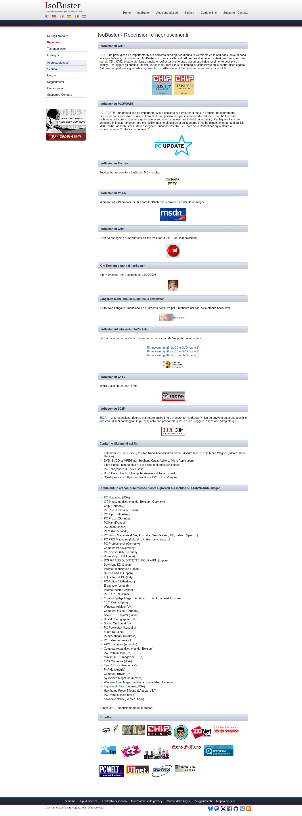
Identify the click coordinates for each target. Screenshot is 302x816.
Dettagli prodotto (57, 36)
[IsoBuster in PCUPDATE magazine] (173, 154)
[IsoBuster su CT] (131, 757)
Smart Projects (72, 807)
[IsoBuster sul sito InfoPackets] (173, 368)
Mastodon (217, 808)
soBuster (62, 5)
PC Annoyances (114, 469)
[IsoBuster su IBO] (133, 733)
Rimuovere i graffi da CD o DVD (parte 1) (173, 347)
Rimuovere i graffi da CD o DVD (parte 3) (173, 355)
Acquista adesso (167, 12)
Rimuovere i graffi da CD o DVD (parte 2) (173, 351)
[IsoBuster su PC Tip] (108, 753)
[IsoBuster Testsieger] (184, 95)
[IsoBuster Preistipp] (162, 95)
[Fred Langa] (173, 320)
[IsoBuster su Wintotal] (161, 776)
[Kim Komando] (173, 290)
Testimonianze (56, 48)
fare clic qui (154, 68)
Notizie (51, 75)
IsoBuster (143, 12)
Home (127, 12)
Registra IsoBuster (66, 125)
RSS (249, 808)
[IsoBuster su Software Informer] (218, 755)
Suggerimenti (55, 82)
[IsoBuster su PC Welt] (111, 776)
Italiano (77, 16)
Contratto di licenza (114, 801)
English (47, 16)
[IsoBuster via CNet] (173, 257)
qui (234, 421)
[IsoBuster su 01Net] (137, 773)
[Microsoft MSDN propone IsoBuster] (173, 220)
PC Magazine (112, 497)
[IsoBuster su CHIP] (159, 734)
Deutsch (54, 16)
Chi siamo (69, 801)
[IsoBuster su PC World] (226, 732)
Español (69, 16)
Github (236, 808)
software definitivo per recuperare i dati (64, 12)
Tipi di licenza (88, 801)
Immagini (53, 55)
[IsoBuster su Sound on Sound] (186, 748)
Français (62, 16)
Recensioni (54, 42)
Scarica (189, 12)
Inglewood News (114, 686)
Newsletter (242, 808)
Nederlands (84, 16)
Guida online (209, 12)
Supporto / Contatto (235, 12)
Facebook (230, 808)
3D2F (102, 417)
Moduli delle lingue (179, 801)
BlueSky (210, 808)
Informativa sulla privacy (146, 801)
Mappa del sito (225, 801)
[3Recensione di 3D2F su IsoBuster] (173, 434)
